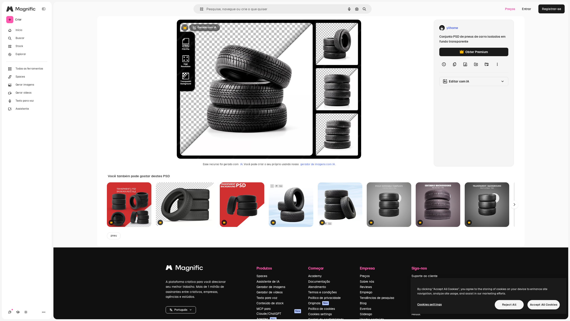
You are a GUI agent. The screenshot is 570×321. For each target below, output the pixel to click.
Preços (510, 9)
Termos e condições (322, 292)
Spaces (261, 276)
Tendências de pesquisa (377, 298)
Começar (316, 268)
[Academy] (17, 312)
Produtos (264, 268)
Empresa (367, 268)
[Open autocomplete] (200, 9)
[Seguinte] (514, 204)
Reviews (366, 287)
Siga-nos (419, 268)
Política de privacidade (324, 298)
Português (180, 310)
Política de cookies (321, 309)
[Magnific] (184, 268)
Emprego (366, 292)
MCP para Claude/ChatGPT (278, 311)
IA (241, 164)
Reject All (509, 305)
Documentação (319, 282)
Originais (318, 303)
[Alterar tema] (25, 312)
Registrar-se (551, 9)
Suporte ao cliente (424, 276)
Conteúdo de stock (270, 303)
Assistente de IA (267, 282)
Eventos (365, 309)
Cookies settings (320, 314)
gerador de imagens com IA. (317, 164)
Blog (363, 303)
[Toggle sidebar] (43, 8)
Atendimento (317, 287)
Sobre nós (367, 282)
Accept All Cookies (543, 305)
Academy (315, 276)
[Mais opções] (497, 64)
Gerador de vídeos (269, 292)
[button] (181, 309)
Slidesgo (366, 314)
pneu (114, 235)
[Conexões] (9, 312)
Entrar (526, 9)
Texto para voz (266, 298)
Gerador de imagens (270, 287)
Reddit (415, 314)
